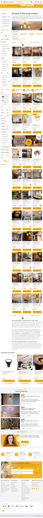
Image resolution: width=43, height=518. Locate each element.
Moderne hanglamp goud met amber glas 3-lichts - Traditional (37, 222)
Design (4, 75)
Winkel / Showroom (6, 51)
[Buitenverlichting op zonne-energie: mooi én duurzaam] (10, 399)
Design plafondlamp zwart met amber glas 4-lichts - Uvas (37, 58)
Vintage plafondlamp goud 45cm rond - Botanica (37, 160)
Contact (2, 492)
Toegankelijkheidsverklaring (5, 488)
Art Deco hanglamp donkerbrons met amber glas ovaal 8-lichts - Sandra (27, 58)
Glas (4, 62)
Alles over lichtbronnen (25, 491)
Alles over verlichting (25, 487)
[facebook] (21, 445)
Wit (6, 98)
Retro (4, 79)
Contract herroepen (14, 488)
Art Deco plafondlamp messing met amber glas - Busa (16, 104)
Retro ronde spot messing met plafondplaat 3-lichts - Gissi (27, 305)
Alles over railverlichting (26, 492)
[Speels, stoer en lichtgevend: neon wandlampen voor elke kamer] (10, 411)
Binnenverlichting (6, 48)
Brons (6, 100)
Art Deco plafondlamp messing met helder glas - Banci (16, 180)
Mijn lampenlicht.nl (14, 482)
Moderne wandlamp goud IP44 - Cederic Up (37, 305)
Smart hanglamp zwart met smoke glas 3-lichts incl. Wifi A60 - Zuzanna (27, 104)
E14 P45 (5, 136)
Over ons (2, 482)
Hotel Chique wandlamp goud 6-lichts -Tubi (16, 222)
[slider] (4, 35)
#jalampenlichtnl (3, 491)
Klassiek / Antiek (6, 82)
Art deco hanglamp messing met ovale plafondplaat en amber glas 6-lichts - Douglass (16, 58)
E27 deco (4, 142)
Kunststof (5, 66)
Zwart (6, 96)
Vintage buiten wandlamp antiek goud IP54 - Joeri (15, 284)
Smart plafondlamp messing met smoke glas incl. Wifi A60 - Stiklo (27, 222)
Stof (4, 68)
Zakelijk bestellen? (14, 491)
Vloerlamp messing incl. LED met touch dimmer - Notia (26, 263)
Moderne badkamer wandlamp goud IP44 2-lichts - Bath (16, 263)
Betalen (12, 483)
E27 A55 (5, 138)
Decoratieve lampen (6, 17)
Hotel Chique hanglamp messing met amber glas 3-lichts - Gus (36, 180)
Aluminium (5, 64)
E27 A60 (5, 140)
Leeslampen (5, 25)
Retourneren (13, 487)
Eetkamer (5, 46)
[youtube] (38, 488)
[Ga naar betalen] (31, 45)
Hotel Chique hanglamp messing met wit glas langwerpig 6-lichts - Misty (16, 125)
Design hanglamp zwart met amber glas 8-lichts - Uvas (37, 104)
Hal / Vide (5, 44)
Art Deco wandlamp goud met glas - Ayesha (16, 79)
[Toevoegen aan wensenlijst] (20, 48)
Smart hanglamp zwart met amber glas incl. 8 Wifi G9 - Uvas (37, 201)
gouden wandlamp (25, 333)
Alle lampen (23, 482)
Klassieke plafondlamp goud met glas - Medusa (36, 125)
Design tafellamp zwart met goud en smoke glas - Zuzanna (37, 263)
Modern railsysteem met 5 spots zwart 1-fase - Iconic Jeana (23, 372)
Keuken (5, 53)
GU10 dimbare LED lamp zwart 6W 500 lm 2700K (8, 372)
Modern (5, 77)
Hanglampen (5, 19)
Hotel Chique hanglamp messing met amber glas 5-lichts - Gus (26, 201)
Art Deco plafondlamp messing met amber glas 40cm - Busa (16, 305)
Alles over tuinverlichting (26, 488)
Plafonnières (5, 21)
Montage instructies (25, 486)
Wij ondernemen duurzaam (5, 485)
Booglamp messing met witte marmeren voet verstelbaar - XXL (37, 284)
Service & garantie (14, 486)
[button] (21, 6)
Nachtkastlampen (6, 23)
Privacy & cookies (4, 487)
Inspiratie (23, 483)
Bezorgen (12, 485)
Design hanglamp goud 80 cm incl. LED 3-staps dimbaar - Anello (16, 160)
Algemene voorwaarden (5, 486)
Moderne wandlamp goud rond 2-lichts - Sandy (26, 160)
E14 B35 (5, 134)
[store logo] (8, 2)
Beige (6, 102)
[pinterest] (25, 445)
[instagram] (23, 445)
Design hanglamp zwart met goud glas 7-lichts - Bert (16, 243)
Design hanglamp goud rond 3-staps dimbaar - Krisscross (16, 201)
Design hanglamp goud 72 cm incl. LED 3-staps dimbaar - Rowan (27, 180)
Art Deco (5, 84)
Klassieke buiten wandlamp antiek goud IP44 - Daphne (37, 243)
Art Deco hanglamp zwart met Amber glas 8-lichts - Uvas (26, 125)
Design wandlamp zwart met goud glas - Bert (27, 243)
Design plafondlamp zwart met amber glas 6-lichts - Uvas (37, 79)
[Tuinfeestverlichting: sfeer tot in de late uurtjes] (10, 424)
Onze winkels (3, 483)
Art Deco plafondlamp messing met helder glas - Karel (27, 79)
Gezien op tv (24, 485)
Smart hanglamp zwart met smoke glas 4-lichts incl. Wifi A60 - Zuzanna (27, 284)
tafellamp (17, 333)
